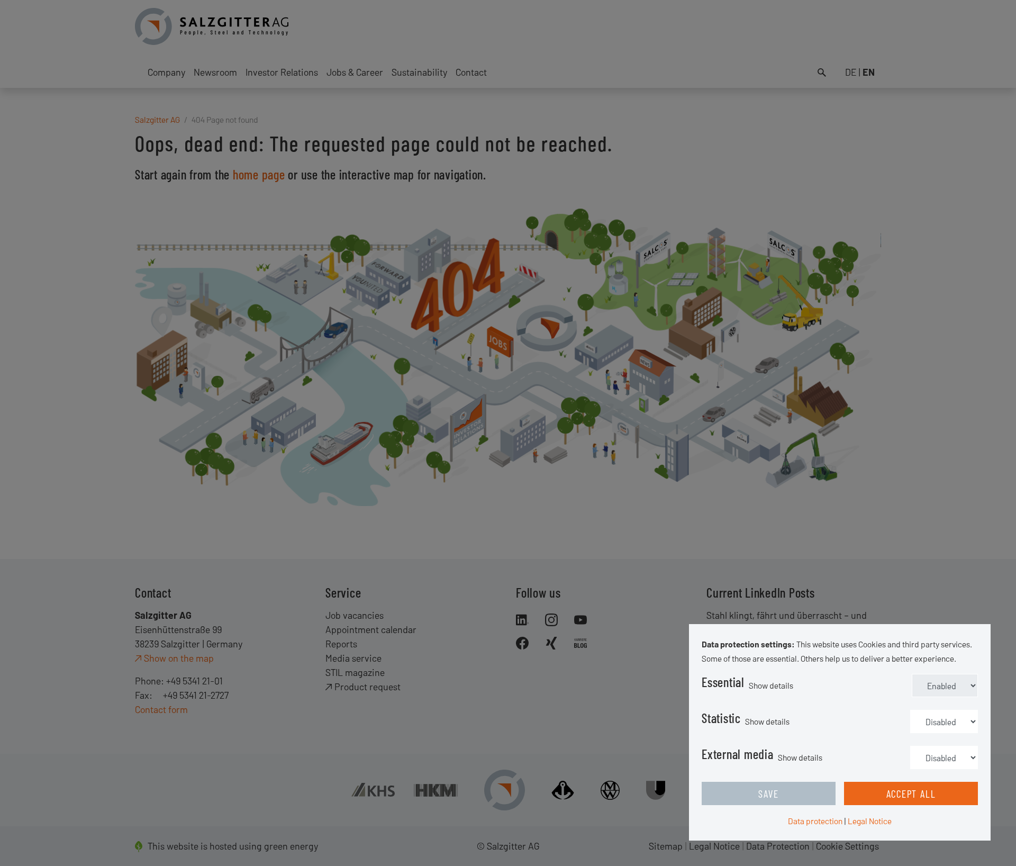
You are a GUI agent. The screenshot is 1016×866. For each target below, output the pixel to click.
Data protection (815, 821)
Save (768, 793)
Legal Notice (870, 821)
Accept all (911, 793)
